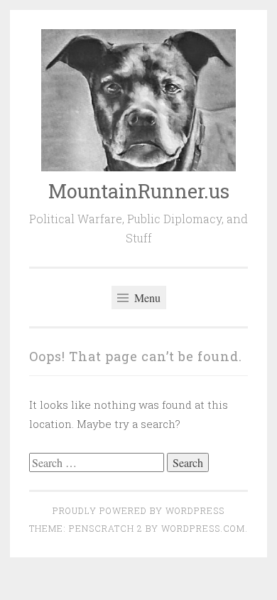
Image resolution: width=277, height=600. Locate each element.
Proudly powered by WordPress (138, 510)
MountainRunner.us (138, 190)
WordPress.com (203, 528)
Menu (146, 297)
